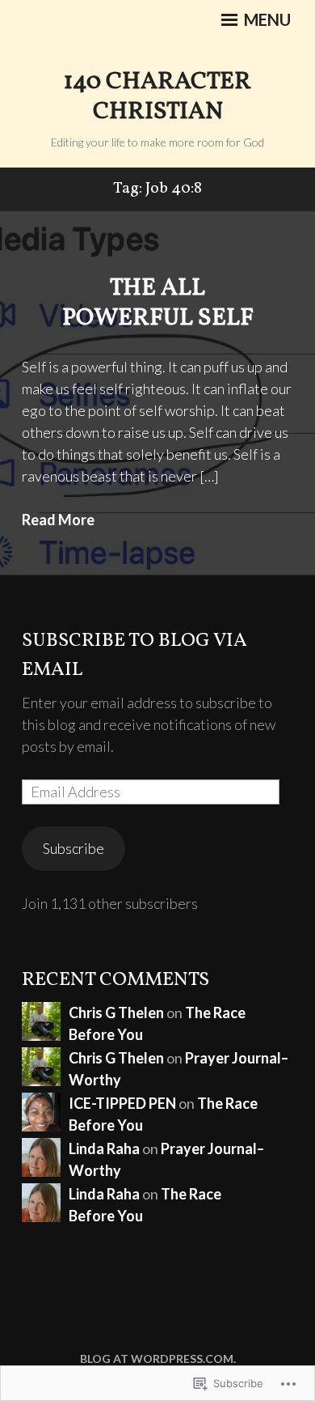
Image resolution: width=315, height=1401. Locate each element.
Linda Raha (104, 1148)
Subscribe (73, 848)
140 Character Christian (157, 97)
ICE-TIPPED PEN (122, 1103)
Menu (266, 19)
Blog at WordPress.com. (158, 1358)
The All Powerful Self (158, 303)
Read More (58, 520)
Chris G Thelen (116, 1012)
